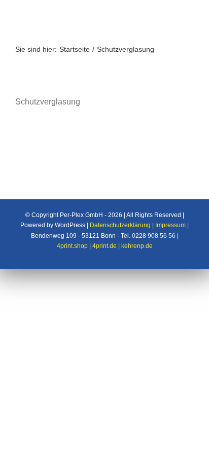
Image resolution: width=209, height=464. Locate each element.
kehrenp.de (137, 245)
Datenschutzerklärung (120, 225)
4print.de (104, 245)
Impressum (170, 225)
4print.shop (72, 245)
